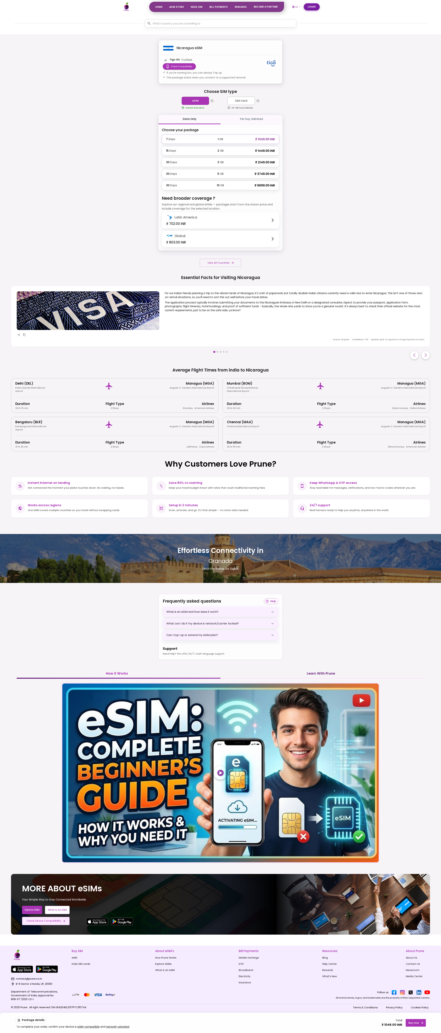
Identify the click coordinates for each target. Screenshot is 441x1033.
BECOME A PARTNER (266, 6)
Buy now (413, 1023)
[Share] (19, 335)
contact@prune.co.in (29, 978)
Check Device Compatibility (44, 921)
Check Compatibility (181, 66)
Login (312, 6)
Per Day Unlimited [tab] (251, 119)
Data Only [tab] (189, 119)
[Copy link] (24, 335)
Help (273, 601)
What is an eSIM (57, 910)
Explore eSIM (32, 910)
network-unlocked (117, 1027)
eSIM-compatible (88, 1027)
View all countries (218, 262)
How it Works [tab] (117, 673)
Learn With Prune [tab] (321, 673)
